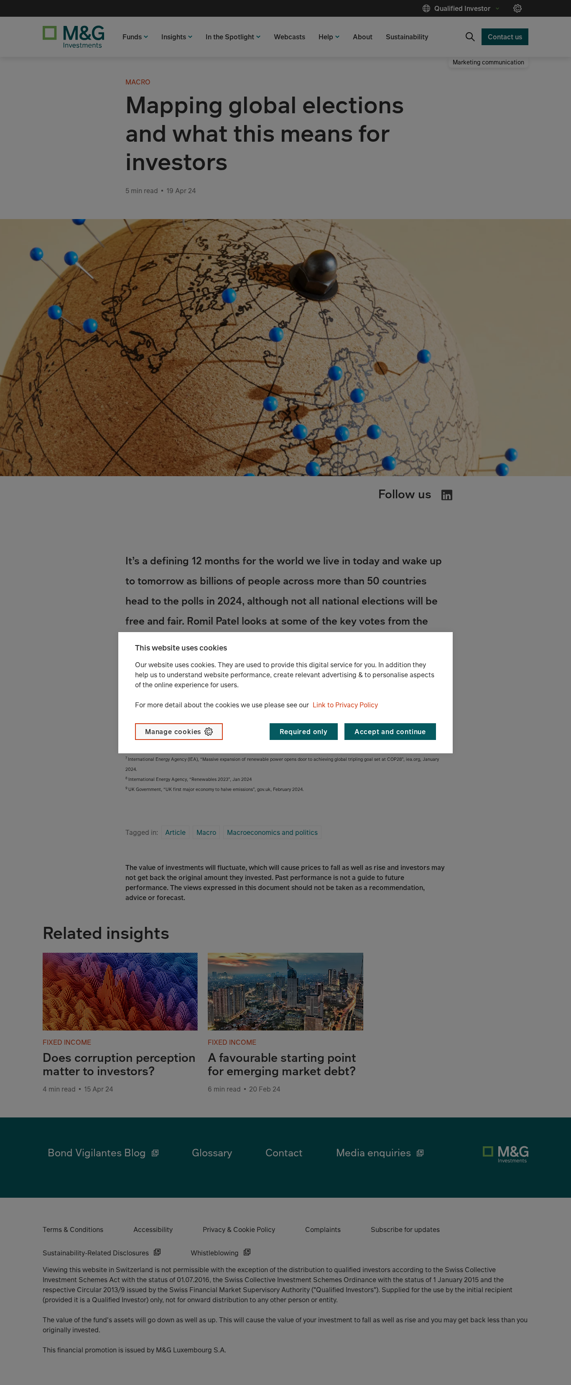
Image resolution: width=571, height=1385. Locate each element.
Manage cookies (173, 731)
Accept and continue (390, 731)
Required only (303, 731)
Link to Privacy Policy (345, 704)
